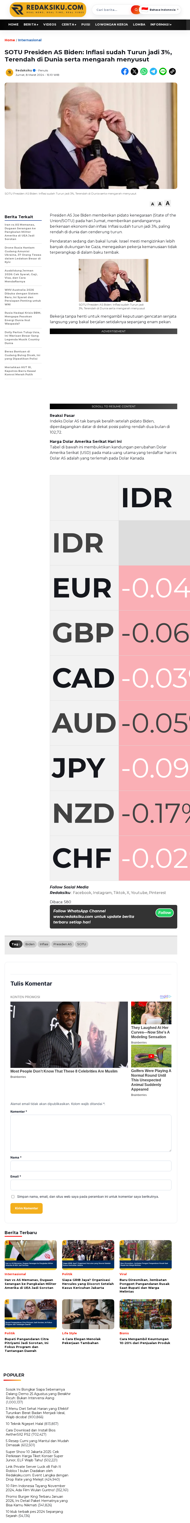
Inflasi (44, 944)
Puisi (85, 24)
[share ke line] (164, 74)
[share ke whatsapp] (145, 74)
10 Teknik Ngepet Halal (24, 1424)
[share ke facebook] (126, 74)
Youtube (139, 893)
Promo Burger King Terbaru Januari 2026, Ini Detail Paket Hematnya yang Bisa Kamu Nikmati (37, 1500)
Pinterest (157, 893)
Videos (49, 24)
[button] (152, 204)
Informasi (159, 24)
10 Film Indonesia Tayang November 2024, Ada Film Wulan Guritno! (35, 1488)
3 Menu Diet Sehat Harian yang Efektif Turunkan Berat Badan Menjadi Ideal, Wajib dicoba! (37, 1413)
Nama (16, 1157)
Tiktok (119, 893)
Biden (30, 944)
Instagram (102, 893)
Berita (30, 24)
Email (15, 1176)
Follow (164, 912)
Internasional (29, 40)
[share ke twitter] (135, 74)
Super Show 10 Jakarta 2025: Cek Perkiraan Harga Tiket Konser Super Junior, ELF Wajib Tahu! (34, 1456)
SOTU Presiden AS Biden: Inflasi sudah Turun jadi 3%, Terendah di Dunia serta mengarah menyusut (112, 306)
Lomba (139, 24)
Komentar (18, 1111)
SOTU (81, 944)
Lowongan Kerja (111, 24)
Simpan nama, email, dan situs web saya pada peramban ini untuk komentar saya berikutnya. (88, 1196)
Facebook (82, 893)
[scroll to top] (180, 1515)
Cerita (68, 24)
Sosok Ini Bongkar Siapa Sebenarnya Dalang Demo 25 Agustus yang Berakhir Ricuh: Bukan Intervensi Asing (38, 1393)
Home (13, 24)
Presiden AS (63, 944)
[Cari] (136, 9)
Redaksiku (24, 70)
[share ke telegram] (154, 74)
